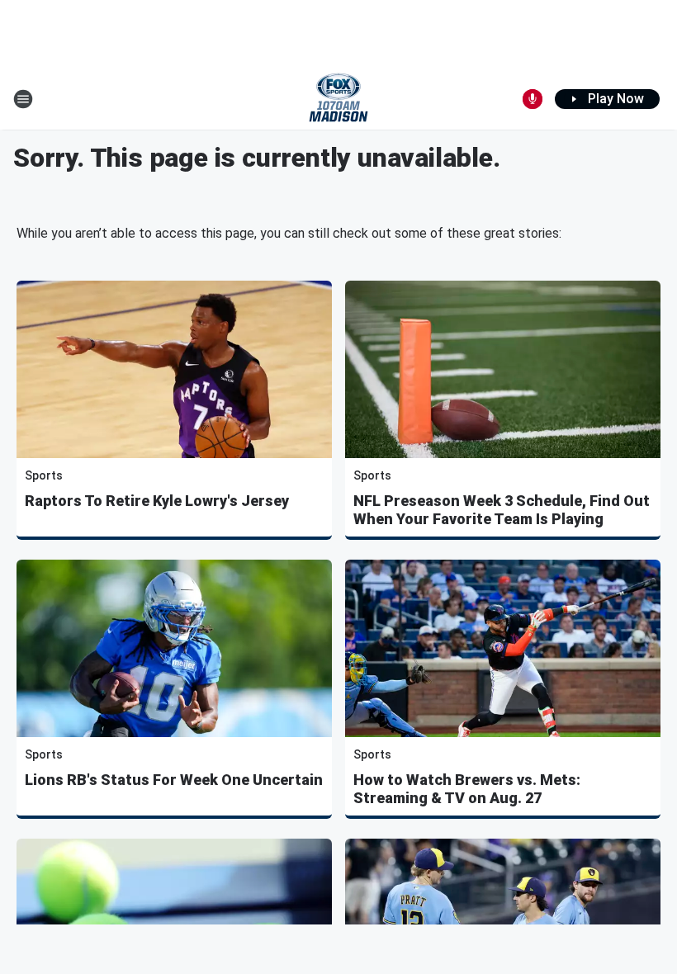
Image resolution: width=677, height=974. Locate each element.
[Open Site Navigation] (23, 99)
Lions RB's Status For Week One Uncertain (174, 779)
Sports (44, 475)
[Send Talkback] (532, 99)
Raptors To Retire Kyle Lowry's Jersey (157, 500)
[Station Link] (338, 99)
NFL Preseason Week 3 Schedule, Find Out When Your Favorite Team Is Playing (501, 509)
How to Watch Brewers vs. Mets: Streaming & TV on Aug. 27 (466, 788)
